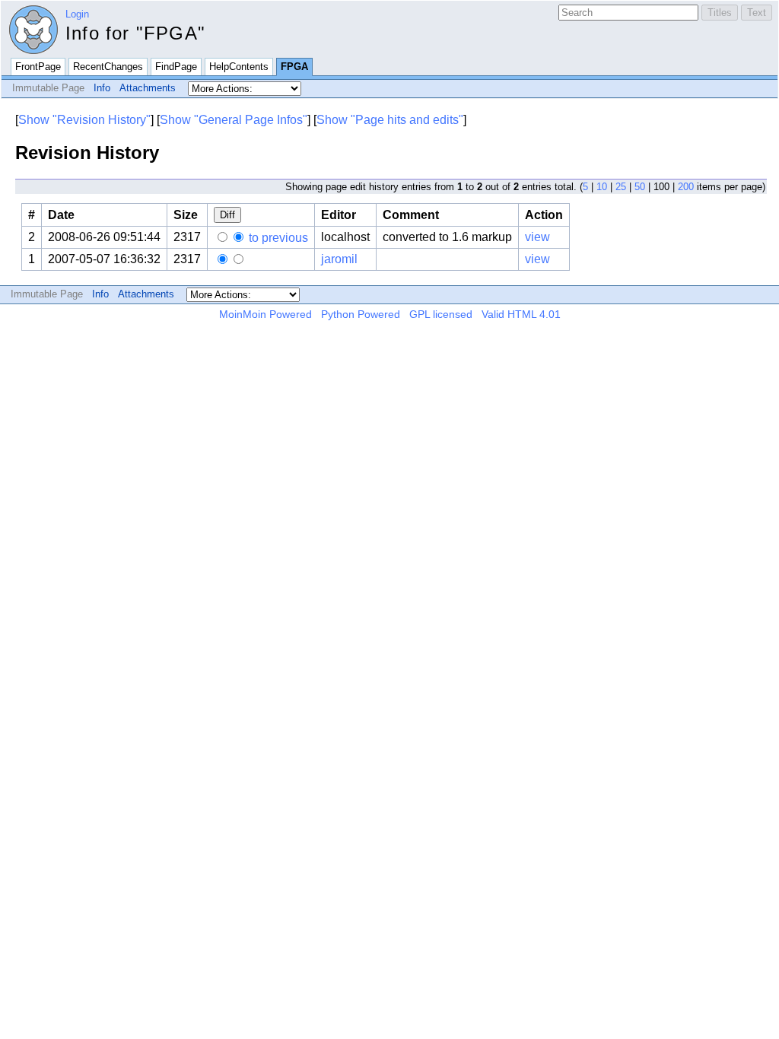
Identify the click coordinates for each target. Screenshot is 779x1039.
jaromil (339, 259)
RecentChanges (108, 66)
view (537, 236)
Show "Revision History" (84, 119)
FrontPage (38, 66)
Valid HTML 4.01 (521, 314)
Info (102, 88)
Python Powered (360, 314)
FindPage (176, 66)
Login (77, 14)
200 (686, 186)
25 (620, 186)
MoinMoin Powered (265, 314)
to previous (277, 237)
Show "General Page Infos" (233, 119)
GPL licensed (440, 314)
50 (639, 186)
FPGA (294, 66)
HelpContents (239, 66)
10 (601, 186)
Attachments (147, 88)
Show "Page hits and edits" (389, 119)
